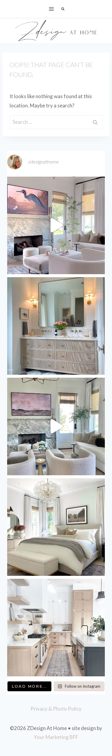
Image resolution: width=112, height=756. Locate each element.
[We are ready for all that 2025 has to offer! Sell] (56, 225)
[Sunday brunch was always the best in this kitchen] (56, 627)
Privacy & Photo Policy (56, 709)
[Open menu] (51, 8)
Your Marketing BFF (56, 737)
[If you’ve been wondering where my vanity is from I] (56, 326)
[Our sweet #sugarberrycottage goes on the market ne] (56, 426)
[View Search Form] (63, 9)
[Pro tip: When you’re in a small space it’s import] (56, 527)
